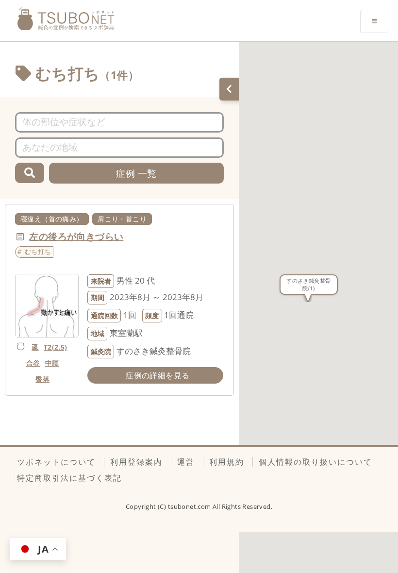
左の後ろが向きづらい (76, 236)
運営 (186, 461)
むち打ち (38, 251)
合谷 (33, 363)
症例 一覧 (136, 173)
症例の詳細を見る (157, 375)
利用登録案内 (136, 461)
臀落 (42, 379)
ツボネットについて (56, 461)
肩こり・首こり (122, 218)
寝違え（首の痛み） (51, 218)
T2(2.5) (55, 347)
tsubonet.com (190, 506)
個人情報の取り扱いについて (315, 461)
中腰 (52, 363)
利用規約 (226, 461)
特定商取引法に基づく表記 (69, 477)
